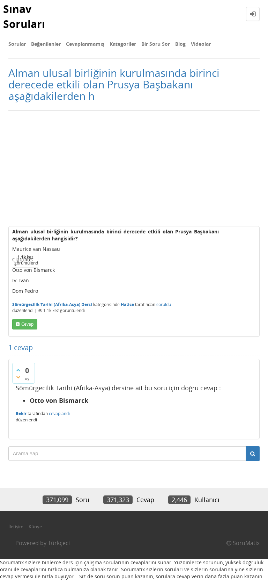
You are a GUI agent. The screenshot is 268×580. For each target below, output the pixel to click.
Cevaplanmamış (85, 44)
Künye (35, 526)
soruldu (163, 304)
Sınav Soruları (24, 16)
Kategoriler (123, 44)
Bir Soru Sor (155, 44)
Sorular (17, 44)
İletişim (15, 526)
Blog (180, 44)
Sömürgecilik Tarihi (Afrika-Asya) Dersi (52, 304)
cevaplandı (59, 413)
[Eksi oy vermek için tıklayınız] (18, 377)
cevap (27, 324)
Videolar (201, 44)
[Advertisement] (134, 167)
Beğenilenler (46, 44)
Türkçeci (59, 543)
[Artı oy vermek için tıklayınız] (18, 370)
